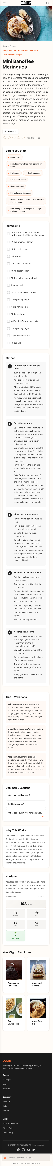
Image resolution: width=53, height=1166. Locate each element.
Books (5, 1084)
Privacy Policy (8, 1128)
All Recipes (7, 1080)
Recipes (13, 46)
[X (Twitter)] (33, 1150)
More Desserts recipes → (13, 55)
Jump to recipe (9, 50)
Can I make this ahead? (19, 795)
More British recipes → (28, 50)
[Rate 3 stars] (14, 138)
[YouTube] (28, 1150)
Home (5, 46)
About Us (6, 1101)
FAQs (5, 1106)
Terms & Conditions (10, 1123)
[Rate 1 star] (5, 138)
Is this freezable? (16, 804)
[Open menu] (4, 3)
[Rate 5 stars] (23, 138)
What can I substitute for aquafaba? (25, 813)
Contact (6, 1111)
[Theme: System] (47, 3)
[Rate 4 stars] (18, 138)
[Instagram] (23, 1150)
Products (6, 1089)
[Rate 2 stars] (9, 138)
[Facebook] (18, 1150)
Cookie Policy (8, 1132)
